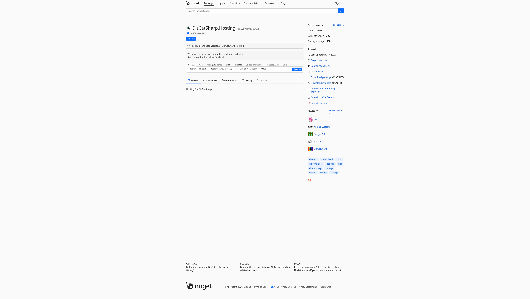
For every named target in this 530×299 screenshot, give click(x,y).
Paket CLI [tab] (238, 65)
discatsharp (315, 168)
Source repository (320, 65)
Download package (321, 77)
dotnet (312, 172)
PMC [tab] (201, 65)
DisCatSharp (320, 148)
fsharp (334, 172)
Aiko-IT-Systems (322, 126)
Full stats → (338, 25)
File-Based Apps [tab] (272, 65)
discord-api (327, 159)
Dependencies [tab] (230, 80)
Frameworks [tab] (211, 80)
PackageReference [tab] (214, 65)
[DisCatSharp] (310, 148)
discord (313, 159)
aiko (316, 119)
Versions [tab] (263, 80)
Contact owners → (335, 112)
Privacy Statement (307, 286)
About (247, 286)
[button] (297, 69)
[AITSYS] (310, 141)
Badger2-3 (319, 134)
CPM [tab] (228, 65)
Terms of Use (259, 286)
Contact (191, 263)
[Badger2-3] (310, 134)
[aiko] (310, 119)
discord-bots (316, 163)
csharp (329, 168)
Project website (319, 60)
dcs (340, 163)
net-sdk (330, 163)
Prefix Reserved (198, 33)
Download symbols (321, 82)
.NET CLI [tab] (191, 65)
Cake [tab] (285, 65)
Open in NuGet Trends (322, 97)
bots (339, 159)
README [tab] (194, 80)
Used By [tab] (248, 80)
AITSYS (317, 141)
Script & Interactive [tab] (254, 65)
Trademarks (324, 286)
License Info (317, 71)
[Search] (341, 10)
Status (244, 263)
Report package (319, 103)
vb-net (323, 172)
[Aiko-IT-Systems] (310, 126)
